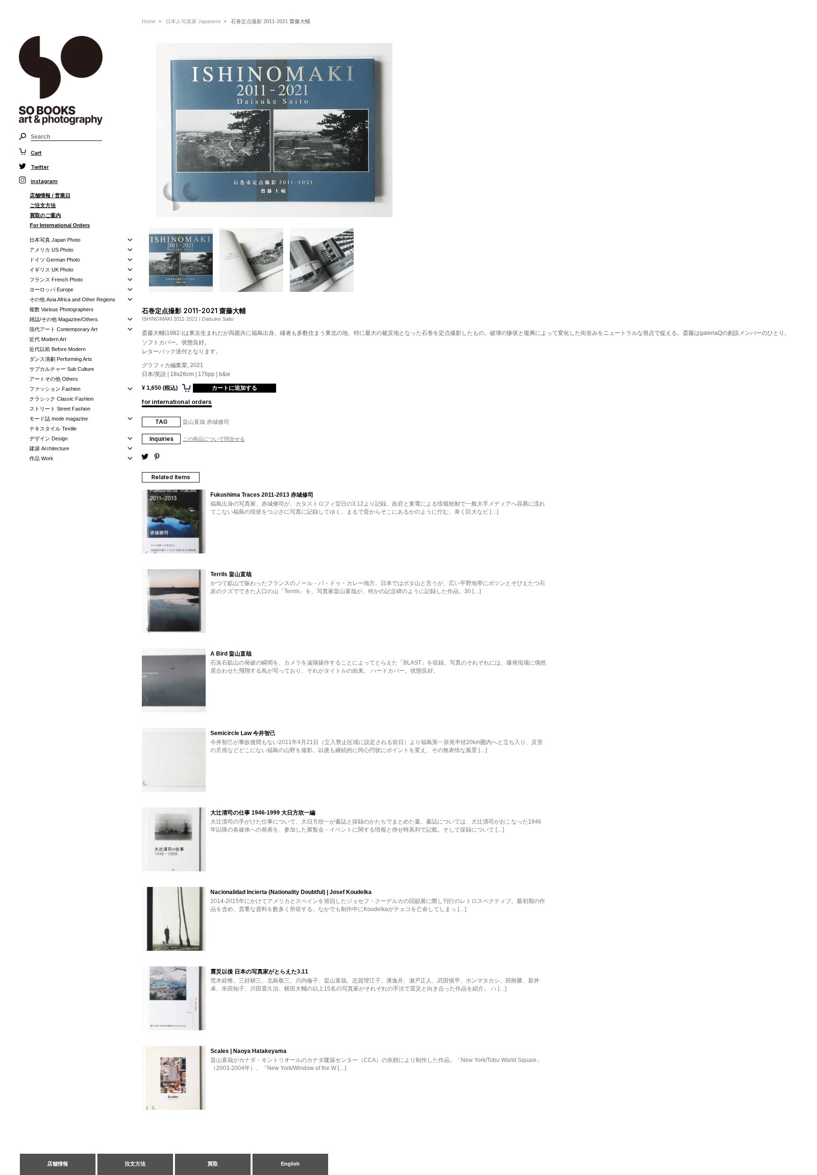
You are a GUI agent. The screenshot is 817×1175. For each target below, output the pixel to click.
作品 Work (41, 458)
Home (149, 21)
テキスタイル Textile (53, 428)
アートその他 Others (53, 379)
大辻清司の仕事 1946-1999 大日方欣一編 (262, 812)
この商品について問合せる (214, 439)
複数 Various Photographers (61, 309)
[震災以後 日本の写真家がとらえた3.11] (174, 999)
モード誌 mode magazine (58, 418)
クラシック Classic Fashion (61, 399)
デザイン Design (48, 438)
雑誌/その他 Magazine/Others (63, 319)
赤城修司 (218, 422)
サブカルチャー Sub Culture (61, 369)
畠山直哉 (194, 422)
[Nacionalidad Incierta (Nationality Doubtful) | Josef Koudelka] (174, 919)
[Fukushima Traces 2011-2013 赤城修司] (174, 522)
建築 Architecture (49, 448)
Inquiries (161, 438)
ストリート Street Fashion (59, 409)
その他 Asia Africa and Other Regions (72, 299)
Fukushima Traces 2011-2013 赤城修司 (261, 494)
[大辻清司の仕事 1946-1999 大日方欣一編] (174, 840)
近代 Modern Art (47, 339)
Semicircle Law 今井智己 (243, 733)
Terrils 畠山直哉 (231, 574)
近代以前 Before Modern (57, 349)
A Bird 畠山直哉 (231, 653)
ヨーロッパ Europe (51, 289)
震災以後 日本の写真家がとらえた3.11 (259, 971)
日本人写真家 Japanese (193, 21)
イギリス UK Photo (51, 269)
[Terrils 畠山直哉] (174, 601)
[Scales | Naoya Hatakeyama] (174, 1078)
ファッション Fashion (54, 389)
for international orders (177, 401)
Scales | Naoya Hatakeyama (248, 1051)
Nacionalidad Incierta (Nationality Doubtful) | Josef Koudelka (291, 892)
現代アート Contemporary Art (63, 329)
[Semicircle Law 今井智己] (174, 760)
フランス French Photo (56, 279)
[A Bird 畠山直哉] (174, 681)
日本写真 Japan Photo (54, 240)
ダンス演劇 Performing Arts (60, 359)
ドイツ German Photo (54, 260)
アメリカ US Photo (51, 250)
